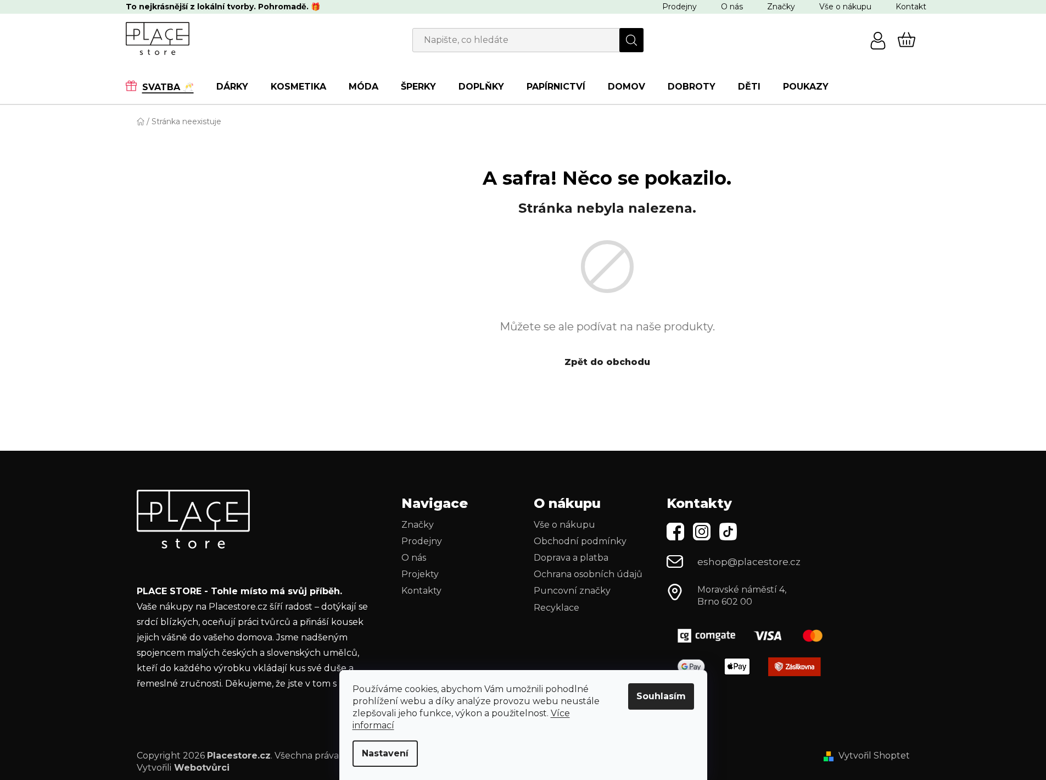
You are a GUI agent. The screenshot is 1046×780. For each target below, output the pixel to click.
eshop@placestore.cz (749, 561)
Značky (781, 7)
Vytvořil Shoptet (874, 755)
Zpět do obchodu (607, 362)
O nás (732, 7)
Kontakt (911, 7)
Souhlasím (661, 696)
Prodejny (679, 7)
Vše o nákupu (845, 7)
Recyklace (556, 607)
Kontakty (421, 590)
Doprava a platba (571, 557)
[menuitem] (165, 86)
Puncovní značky (572, 590)
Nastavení (385, 753)
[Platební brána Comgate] (754, 635)
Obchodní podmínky (580, 541)
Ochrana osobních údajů (588, 574)
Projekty (420, 574)
